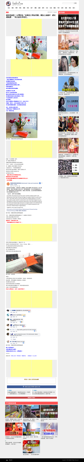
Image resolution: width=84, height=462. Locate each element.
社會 (51, 7)
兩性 (20, 7)
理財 (13, 7)
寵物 (55, 7)
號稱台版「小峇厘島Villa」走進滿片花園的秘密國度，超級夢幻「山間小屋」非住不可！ (68, 156)
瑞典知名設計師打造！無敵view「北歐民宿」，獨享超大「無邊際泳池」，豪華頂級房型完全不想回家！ (68, 52)
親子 (32, 7)
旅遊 (66, 7)
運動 (36, 7)
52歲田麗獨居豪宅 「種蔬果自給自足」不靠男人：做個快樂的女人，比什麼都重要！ (18, 393)
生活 (47, 7)
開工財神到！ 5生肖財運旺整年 (31, 454)
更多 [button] (74, 7)
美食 (70, 7)
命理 (62, 7)
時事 (16, 7)
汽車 (58, 7)
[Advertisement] (31, 27)
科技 (28, 7)
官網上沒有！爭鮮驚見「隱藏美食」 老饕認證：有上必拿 (24, 355)
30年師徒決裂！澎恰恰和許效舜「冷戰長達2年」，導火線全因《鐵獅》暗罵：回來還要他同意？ (68, 134)
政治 (9, 7)
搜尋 (75, 3)
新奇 (43, 7)
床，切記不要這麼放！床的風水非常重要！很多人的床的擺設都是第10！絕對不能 (43, 393)
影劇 (24, 7)
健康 (39, 7)
